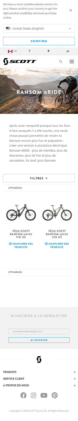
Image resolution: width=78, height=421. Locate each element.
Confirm (39, 41)
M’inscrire (39, 340)
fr (15, 51)
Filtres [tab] (36, 178)
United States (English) (28, 28)
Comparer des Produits (22, 245)
